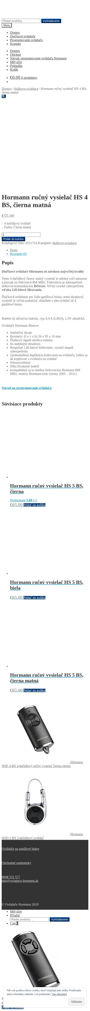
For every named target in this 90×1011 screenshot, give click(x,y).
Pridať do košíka (13, 239)
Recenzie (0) (18, 254)
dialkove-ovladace (26, 88)
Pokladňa (16, 66)
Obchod (15, 54)
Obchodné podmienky (16, 863)
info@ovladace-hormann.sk (20, 880)
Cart (14, 923)
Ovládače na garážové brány (20, 848)
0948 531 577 (11, 877)
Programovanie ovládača (26, 40)
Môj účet (16, 62)
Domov (15, 32)
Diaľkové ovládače (22, 36)
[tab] (49, 250)
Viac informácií (59, 994)
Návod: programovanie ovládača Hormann (38, 58)
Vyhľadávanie (51, 20)
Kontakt (15, 44)
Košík (14, 69)
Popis (13, 250)
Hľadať (15, 915)
